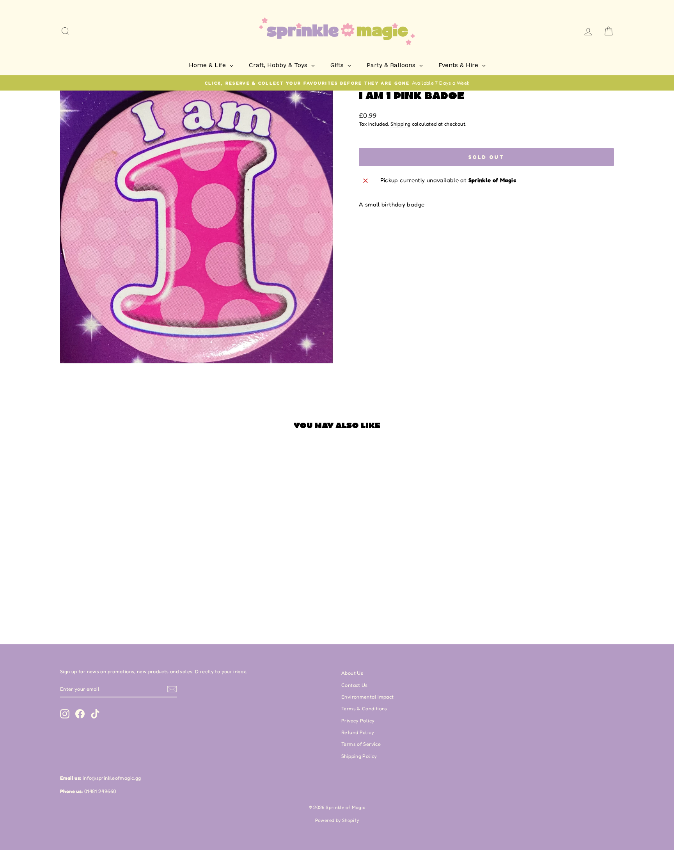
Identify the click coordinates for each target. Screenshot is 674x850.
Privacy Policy (357, 721)
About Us (352, 673)
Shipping (400, 124)
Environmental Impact (367, 697)
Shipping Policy (359, 756)
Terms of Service (361, 744)
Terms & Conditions (364, 708)
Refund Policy (357, 732)
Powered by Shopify (337, 820)
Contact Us (354, 685)
